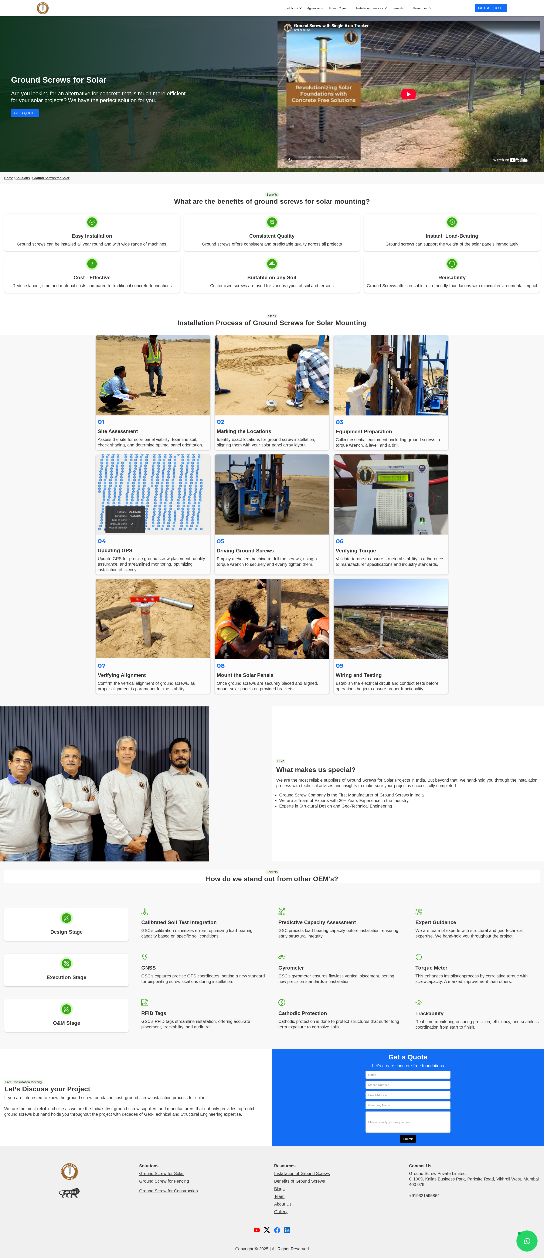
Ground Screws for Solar (50, 178)
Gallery (281, 1211)
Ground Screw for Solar (161, 1173)
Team (279, 1196)
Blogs (279, 1188)
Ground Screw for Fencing (164, 1181)
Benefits (397, 8)
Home (8, 178)
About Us (283, 1204)
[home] (43, 8)
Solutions (23, 178)
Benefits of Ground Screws (299, 1181)
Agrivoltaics (315, 8)
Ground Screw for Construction (168, 1191)
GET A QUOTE (491, 8)
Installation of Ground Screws (302, 1173)
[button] (291, 8)
